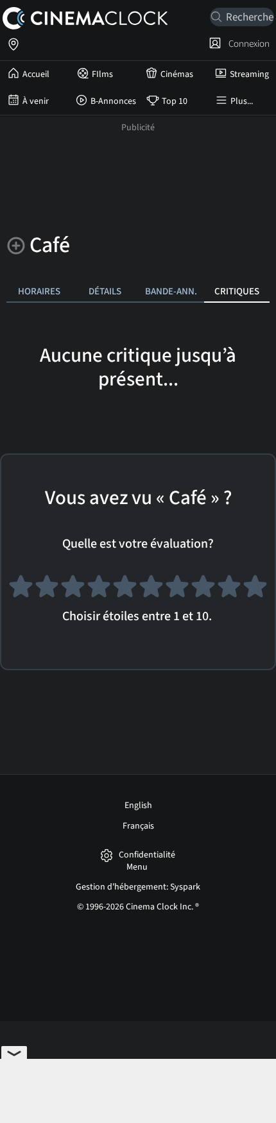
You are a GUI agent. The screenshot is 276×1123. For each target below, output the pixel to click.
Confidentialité (147, 855)
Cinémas (176, 74)
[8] (203, 589)
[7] (177, 589)
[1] (21, 589)
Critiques (236, 291)
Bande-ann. (171, 291)
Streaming (249, 74)
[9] (229, 589)
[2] (47, 589)
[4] (99, 589)
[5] (125, 589)
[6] (151, 589)
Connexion (247, 44)
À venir (35, 101)
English (138, 805)
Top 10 (174, 101)
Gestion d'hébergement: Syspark (138, 887)
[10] (255, 589)
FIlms (102, 74)
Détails (105, 291)
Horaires (39, 291)
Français (138, 826)
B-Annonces (113, 101)
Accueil (35, 74)
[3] (73, 589)
